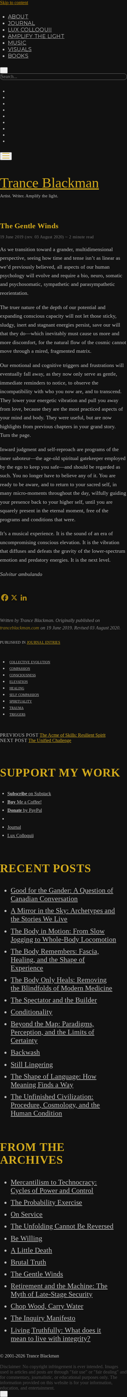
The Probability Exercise (46, 1202)
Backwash (25, 1052)
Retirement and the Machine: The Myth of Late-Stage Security (59, 1290)
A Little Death (31, 1250)
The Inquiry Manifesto (43, 1318)
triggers (17, 713)
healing (16, 687)
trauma (16, 707)
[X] (14, 597)
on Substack (29, 793)
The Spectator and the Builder (54, 1000)
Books (18, 56)
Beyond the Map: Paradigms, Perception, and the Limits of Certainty (52, 1032)
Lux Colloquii (30, 29)
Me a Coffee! (24, 802)
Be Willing (26, 1238)
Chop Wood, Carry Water (47, 1306)
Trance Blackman (49, 182)
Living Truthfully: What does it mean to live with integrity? (56, 1334)
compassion (19, 668)
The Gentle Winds (37, 1274)
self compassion (24, 694)
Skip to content (14, 2)
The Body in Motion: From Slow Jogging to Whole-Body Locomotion (63, 935)
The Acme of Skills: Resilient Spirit (72, 735)
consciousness (22, 674)
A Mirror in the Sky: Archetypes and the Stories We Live (63, 914)
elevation (18, 681)
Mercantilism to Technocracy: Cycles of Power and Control (54, 1186)
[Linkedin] (23, 597)
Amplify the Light (36, 36)
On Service (27, 1214)
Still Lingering (32, 1064)
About (18, 16)
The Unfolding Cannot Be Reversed (62, 1226)
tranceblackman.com (20, 627)
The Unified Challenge (49, 740)
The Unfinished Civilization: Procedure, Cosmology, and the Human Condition (55, 1104)
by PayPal (24, 810)
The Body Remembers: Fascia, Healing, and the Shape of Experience (55, 959)
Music (17, 43)
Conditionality (31, 1012)
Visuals (20, 49)
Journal (21, 23)
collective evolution (29, 661)
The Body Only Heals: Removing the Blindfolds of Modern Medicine (61, 984)
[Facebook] (4, 597)
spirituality (20, 700)
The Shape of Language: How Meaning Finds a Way (53, 1080)
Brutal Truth (28, 1262)
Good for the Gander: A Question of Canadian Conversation (62, 894)
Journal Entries (43, 642)
